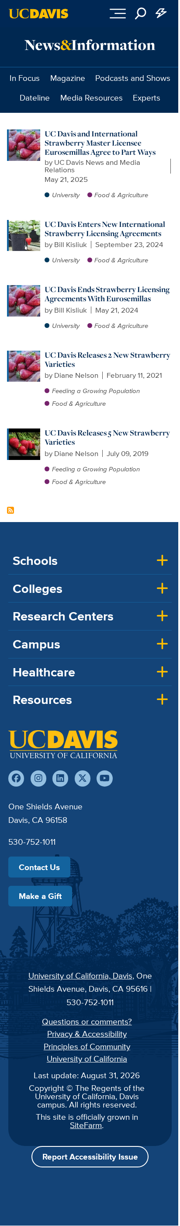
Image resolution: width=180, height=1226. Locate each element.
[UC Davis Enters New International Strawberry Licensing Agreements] (24, 224)
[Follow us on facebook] (16, 778)
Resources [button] (42, 699)
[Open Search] (140, 13)
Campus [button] (36, 644)
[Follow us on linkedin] (60, 778)
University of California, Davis (80, 975)
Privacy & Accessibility (87, 1033)
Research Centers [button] (63, 616)
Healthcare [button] (44, 672)
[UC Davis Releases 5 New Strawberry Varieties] (24, 433)
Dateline (35, 97)
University (66, 194)
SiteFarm (86, 1125)
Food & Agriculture (121, 194)
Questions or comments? (87, 1021)
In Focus (25, 78)
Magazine (67, 78)
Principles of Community (87, 1046)
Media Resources (91, 97)
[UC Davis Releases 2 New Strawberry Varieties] (24, 355)
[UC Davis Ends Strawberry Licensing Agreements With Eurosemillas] (24, 289)
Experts (146, 97)
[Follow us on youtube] (104, 778)
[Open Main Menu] (117, 13)
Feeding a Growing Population (96, 390)
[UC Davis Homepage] (38, 13)
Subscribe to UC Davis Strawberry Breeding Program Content (10, 510)
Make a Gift (40, 896)
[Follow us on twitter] (82, 778)
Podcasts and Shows (132, 78)
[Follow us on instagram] (38, 778)
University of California (87, 1058)
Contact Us (39, 867)
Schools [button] (35, 560)
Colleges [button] (37, 588)
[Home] (63, 744)
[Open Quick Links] (161, 13)
